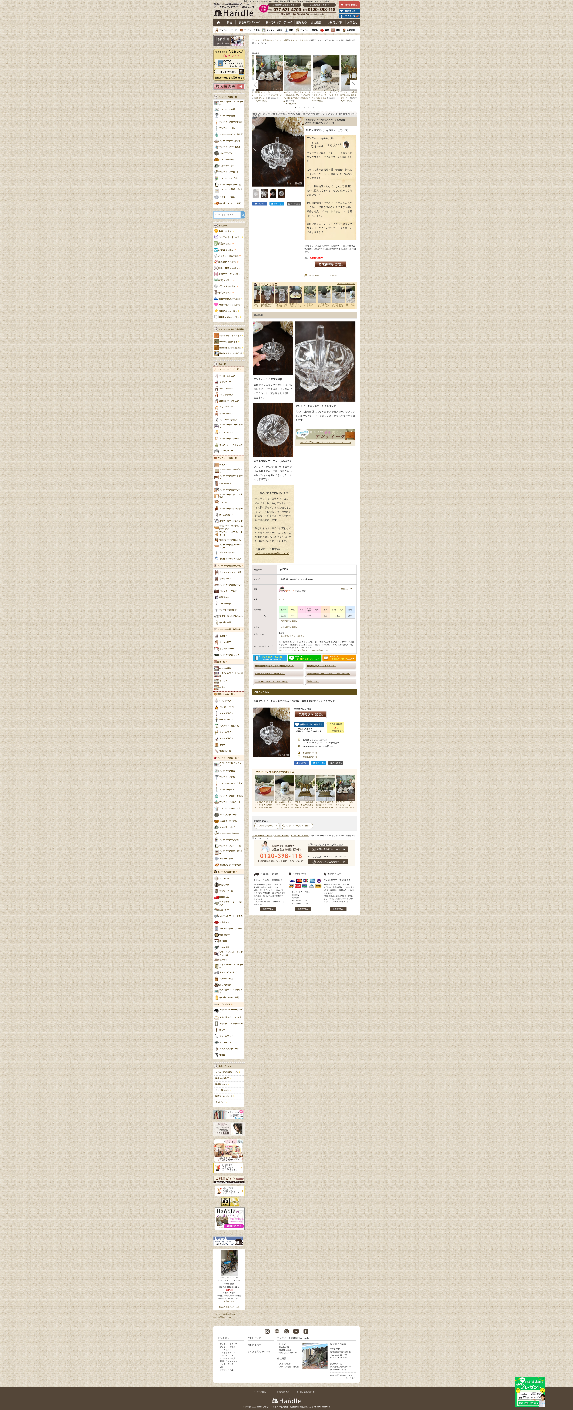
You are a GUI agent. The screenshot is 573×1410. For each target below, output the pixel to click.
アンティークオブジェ (300, 40)
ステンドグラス (226, 1355)
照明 (291, 30)
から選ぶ (225, 231)
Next (351, 791)
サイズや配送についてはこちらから (322, 275)
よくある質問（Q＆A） (259, 1351)
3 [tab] (304, 107)
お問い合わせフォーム (344, 1375)
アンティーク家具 (251, 30)
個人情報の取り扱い (308, 1392)
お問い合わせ (352, 22)
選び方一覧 (223, 226)
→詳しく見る (349, 1378)
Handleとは (284, 1347)
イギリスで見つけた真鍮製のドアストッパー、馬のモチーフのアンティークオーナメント (325, 808)
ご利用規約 (261, 1392)
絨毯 (338, 30)
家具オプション (225, 1066)
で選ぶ (228, 256)
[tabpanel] (298, 80)
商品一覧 (222, 364)
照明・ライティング (228, 1361)
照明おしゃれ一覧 (225, 694)
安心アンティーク (249, 22)
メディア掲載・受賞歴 (289, 1367)
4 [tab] (308, 107)
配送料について (310, 753)
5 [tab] (313, 107)
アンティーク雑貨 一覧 (228, 97)
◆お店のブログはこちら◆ (229, 1307)
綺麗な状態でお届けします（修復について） (274, 666)
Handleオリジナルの (230, 348)
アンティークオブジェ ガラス (298, 826)
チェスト (227, 1350)
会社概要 (316, 22)
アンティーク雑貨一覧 (346, 284)
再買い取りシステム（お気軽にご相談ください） (328, 673)
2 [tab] (299, 107)
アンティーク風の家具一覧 (229, 566)
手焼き (230, 336)
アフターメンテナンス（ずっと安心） (271, 681)
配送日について (310, 757)
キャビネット (229, 1352)
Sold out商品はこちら (222, 1317)
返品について (313, 681)
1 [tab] (295, 107)
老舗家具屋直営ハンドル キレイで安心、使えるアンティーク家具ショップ (235, 10)
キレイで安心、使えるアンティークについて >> (325, 442)
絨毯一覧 (221, 662)
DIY (221, 1367)
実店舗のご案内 (338, 1344)
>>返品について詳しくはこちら (291, 636)
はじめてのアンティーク (279, 22)
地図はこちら (229, 1301)
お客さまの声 (254, 1345)
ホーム (218, 22)
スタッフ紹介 (285, 1364)
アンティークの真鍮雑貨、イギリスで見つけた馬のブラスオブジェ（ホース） (353, 95)
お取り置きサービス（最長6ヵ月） (270, 673)
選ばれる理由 (285, 1350)
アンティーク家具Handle (262, 40)
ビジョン (283, 1344)
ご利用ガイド (334, 22)
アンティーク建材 (227, 1370)
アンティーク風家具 (309, 30)
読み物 (301, 22)
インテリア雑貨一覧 (226, 872)
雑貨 (327, 30)
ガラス (281, 599)
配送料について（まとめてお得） (321, 666)
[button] (254, 148)
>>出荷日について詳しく (289, 627)
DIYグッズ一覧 (223, 1004)
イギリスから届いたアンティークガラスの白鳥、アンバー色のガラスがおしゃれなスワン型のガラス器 (264, 808)
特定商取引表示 (283, 1392)
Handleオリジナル (231, 353)
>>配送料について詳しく (289, 621)
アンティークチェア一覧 (228, 369)
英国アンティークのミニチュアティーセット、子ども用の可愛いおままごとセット (268, 95)
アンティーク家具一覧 (227, 458)
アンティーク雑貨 (274, 30)
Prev (257, 791)
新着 (229, 22)
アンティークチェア (228, 30)
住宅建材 (351, 30)
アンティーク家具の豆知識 (224, 1314)
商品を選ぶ (223, 1338)
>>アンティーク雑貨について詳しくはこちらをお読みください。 (305, 650)
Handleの (228, 342)
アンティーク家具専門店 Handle (293, 1338)
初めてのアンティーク (289, 1352)
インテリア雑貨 (226, 1364)
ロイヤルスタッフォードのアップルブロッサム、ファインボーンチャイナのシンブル (325, 95)
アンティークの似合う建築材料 (231, 329)
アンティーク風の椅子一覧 (229, 629)
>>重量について (345, 589)
